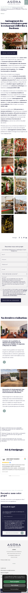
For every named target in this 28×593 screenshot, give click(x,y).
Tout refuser (14, 585)
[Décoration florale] (20, 147)
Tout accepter (14, 581)
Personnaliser (14, 589)
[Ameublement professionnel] (7, 205)
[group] (14, 41)
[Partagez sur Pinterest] (24, 238)
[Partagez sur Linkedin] (26, 238)
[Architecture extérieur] (7, 224)
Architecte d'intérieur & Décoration (15, 6)
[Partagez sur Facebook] (19, 238)
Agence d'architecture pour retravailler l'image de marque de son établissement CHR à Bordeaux (12, 429)
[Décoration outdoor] (7, 186)
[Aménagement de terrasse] (7, 166)
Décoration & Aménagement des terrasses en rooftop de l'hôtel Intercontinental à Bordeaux (13, 391)
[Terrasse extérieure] (20, 166)
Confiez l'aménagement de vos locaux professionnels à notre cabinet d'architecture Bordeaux (13, 440)
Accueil (2, 6)
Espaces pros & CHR (6, 8)
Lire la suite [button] (5, 471)
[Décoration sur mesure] (20, 205)
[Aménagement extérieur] (20, 186)
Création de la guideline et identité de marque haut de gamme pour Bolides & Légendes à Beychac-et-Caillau (13, 343)
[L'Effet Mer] (7, 147)
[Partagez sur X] (22, 238)
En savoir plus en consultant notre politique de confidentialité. (14, 295)
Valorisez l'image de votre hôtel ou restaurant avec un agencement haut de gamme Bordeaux (13, 434)
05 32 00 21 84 (14, 557)
